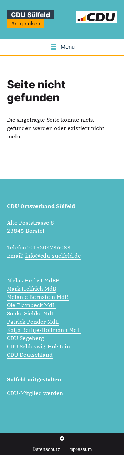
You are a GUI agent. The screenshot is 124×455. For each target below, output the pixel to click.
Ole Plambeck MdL (31, 305)
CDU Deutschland (30, 354)
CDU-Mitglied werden (35, 393)
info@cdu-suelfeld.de (53, 255)
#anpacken (25, 23)
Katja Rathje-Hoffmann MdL (44, 329)
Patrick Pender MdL (33, 321)
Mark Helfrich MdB (31, 288)
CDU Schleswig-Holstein (38, 346)
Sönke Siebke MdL (31, 313)
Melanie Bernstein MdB (38, 296)
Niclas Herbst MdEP (33, 280)
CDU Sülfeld (30, 15)
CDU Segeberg (25, 338)
